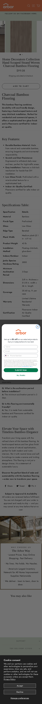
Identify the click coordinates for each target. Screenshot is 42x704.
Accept (20, 685)
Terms (31, 366)
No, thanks (21, 375)
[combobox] (6, 355)
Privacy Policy (9, 679)
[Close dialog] (37, 327)
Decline (19, 692)
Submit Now (21, 370)
